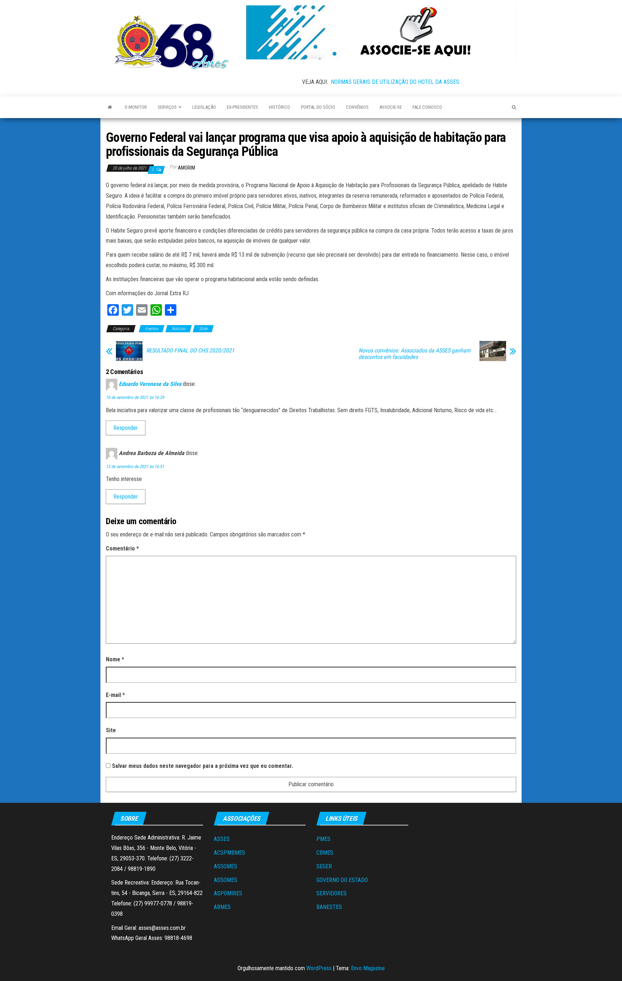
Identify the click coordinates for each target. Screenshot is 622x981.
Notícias (178, 328)
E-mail (115, 695)
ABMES (222, 907)
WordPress (319, 968)
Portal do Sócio (318, 107)
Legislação (204, 107)
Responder (125, 427)
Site (111, 730)
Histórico (279, 107)
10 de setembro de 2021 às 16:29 (135, 397)
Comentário (122, 548)
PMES (323, 839)
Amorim (186, 168)
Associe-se (390, 107)
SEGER (324, 866)
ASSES (222, 839)
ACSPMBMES (229, 852)
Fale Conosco (427, 107)
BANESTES (329, 907)
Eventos (151, 328)
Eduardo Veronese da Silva (150, 384)
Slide (203, 328)
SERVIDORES (331, 893)
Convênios (357, 107)
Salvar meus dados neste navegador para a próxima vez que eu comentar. (202, 765)
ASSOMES (225, 866)
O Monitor (136, 107)
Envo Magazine (368, 968)
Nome (115, 659)
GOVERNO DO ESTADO (342, 880)
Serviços (168, 107)
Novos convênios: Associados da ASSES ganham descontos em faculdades (414, 353)
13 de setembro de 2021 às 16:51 (135, 466)
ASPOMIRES (228, 893)
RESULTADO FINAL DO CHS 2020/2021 (190, 350)
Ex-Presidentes (242, 107)
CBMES (324, 852)
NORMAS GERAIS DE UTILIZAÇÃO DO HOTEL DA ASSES (395, 81)
